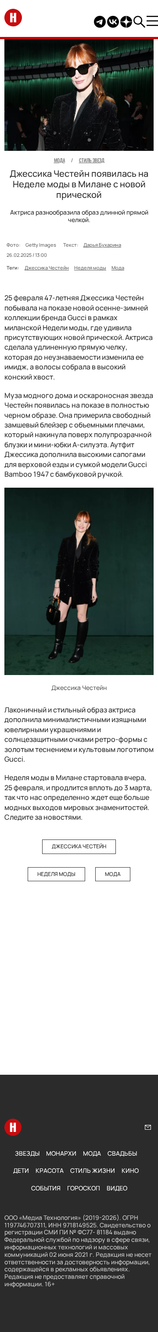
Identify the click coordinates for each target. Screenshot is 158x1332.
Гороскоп (83, 1188)
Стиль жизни (92, 1170)
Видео (117, 1188)
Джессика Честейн (47, 267)
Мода (117, 267)
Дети (21, 1170)
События (46, 1188)
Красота (50, 1170)
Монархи (61, 1153)
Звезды (27, 1153)
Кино (130, 1170)
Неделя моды (90, 267)
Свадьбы (122, 1153)
